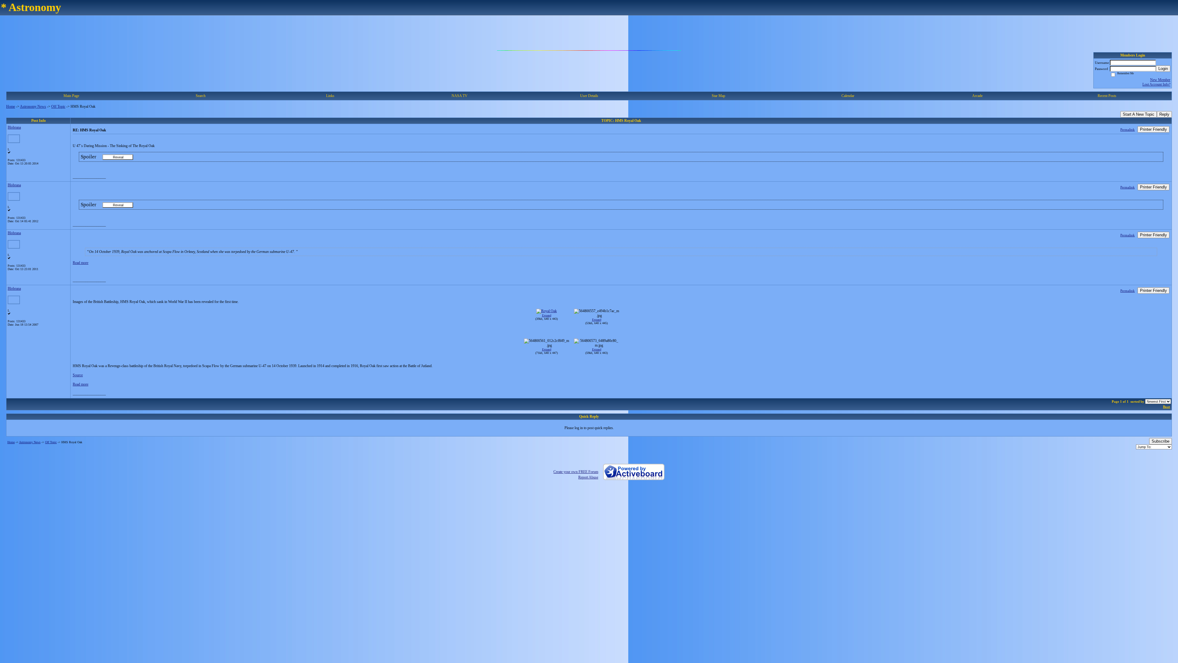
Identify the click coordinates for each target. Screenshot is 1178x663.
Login (1163, 68)
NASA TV (460, 96)
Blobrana (14, 127)
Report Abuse (588, 477)
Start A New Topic (1138, 114)
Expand (546, 315)
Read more (80, 263)
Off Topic (58, 106)
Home (10, 106)
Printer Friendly (1153, 129)
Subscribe (1160, 441)
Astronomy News (33, 106)
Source (78, 375)
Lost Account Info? (1156, 84)
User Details (589, 96)
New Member (1160, 80)
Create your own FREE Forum (575, 472)
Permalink (1127, 129)
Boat (1166, 407)
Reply (1164, 114)
